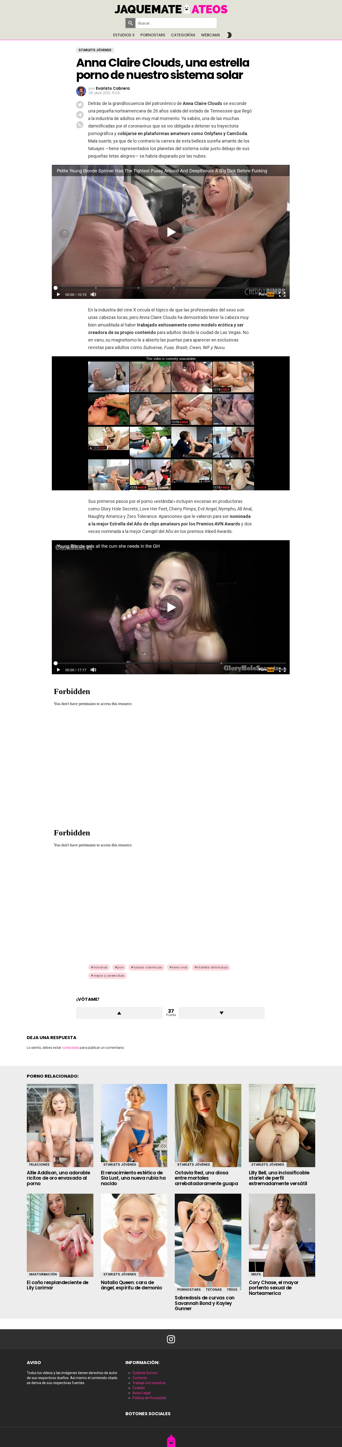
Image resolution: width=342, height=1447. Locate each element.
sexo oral (179, 967)
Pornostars (152, 35)
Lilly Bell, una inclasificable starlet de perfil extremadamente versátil (279, 1178)
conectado (70, 1048)
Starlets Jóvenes (119, 1164)
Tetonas (214, 1289)
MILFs (256, 1274)
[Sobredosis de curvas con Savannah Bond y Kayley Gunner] (208, 1243)
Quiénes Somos (144, 1373)
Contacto (139, 1378)
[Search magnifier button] (130, 23)
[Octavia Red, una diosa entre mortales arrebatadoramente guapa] (208, 1125)
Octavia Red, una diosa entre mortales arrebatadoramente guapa (206, 1178)
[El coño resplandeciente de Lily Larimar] (60, 1235)
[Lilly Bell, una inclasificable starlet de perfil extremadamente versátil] (282, 1125)
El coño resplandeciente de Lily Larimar (57, 1285)
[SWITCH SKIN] (229, 35)
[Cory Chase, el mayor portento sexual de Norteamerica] (282, 1235)
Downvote (222, 1013)
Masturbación (43, 1274)
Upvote (119, 1013)
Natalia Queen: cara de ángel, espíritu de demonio (131, 1285)
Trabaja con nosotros (149, 1383)
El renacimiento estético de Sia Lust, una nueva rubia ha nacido (133, 1178)
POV (120, 967)
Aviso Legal (141, 1393)
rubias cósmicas (148, 967)
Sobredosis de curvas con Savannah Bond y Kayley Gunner (205, 1303)
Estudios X (124, 35)
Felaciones (39, 1164)
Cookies (138, 1388)
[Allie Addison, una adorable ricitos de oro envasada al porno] (60, 1125)
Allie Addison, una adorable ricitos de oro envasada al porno (58, 1178)
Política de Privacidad (149, 1398)
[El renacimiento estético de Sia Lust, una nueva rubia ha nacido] (134, 1125)
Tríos (232, 1289)
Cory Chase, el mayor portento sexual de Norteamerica (274, 1288)
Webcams (210, 35)
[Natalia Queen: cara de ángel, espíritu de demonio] (134, 1235)
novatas (101, 967)
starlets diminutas (212, 967)
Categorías (183, 35)
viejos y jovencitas (109, 975)
